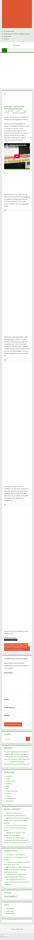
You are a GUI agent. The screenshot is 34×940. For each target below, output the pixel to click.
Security (6, 113)
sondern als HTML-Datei (13, 199)
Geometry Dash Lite (12, 813)
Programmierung (11, 791)
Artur (7, 825)
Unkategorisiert (11, 798)
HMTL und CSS (10, 781)
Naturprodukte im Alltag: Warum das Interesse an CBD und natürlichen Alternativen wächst (17, 869)
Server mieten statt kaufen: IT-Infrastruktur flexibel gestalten (16, 820)
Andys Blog (9, 911)
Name (6, 699)
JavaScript (9, 784)
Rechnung (11, 339)
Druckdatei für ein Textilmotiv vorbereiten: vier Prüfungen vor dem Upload (16, 857)
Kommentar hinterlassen (19, 113)
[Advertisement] (17, 71)
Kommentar (9, 673)
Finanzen (9, 776)
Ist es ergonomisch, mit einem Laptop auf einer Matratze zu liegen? (15, 827)
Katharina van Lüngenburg (14, 838)
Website (7, 715)
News (24, 111)
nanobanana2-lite (11, 818)
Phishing (14, 640)
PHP (7, 788)
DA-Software (10, 909)
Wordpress (9, 801)
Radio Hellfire (10, 913)
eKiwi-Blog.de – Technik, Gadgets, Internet (17, 34)
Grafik (8, 779)
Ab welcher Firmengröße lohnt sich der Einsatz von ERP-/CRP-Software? (16, 648)
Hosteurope (8, 640)
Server (8, 796)
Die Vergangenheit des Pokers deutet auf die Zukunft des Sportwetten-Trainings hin (17, 881)
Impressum (7, 36)
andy (18, 111)
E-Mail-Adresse (9, 707)
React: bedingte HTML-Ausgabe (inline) (16, 645)
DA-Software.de (9, 31)
